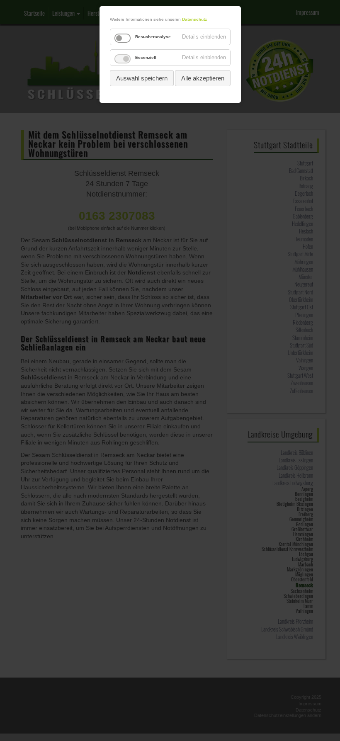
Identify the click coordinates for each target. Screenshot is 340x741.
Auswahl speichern (142, 78)
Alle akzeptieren (202, 78)
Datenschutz (194, 19)
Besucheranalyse (153, 36)
